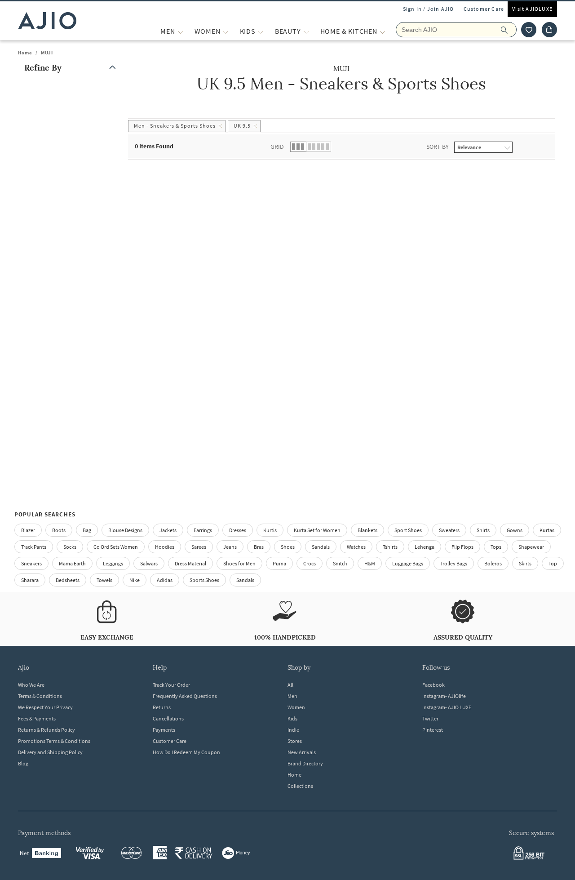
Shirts (483, 530)
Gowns (514, 530)
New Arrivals (302, 752)
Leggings (113, 563)
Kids (292, 718)
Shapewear (531, 546)
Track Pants (33, 546)
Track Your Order (171, 684)
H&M (369, 563)
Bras (259, 546)
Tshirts (390, 546)
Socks (69, 546)
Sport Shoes (408, 530)
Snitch (340, 563)
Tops (496, 546)
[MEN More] (180, 31)
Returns (162, 707)
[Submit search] (509, 29)
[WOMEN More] (226, 31)
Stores (295, 741)
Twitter (430, 718)
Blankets (367, 530)
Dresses (237, 530)
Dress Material (190, 563)
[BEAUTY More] (306, 31)
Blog (23, 763)
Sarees (198, 546)
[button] (528, 29)
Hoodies (164, 546)
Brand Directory (305, 763)
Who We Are (31, 684)
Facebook (433, 684)
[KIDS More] (261, 31)
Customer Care (484, 8)
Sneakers (31, 563)
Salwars (149, 563)
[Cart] (549, 29)
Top (552, 563)
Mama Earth (72, 563)
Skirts (525, 563)
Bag (87, 530)
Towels (104, 580)
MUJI (47, 52)
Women (296, 707)
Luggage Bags (407, 563)
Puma (279, 563)
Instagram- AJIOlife (444, 696)
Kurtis (270, 530)
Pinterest (432, 729)
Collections (300, 785)
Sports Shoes (204, 580)
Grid (277, 146)
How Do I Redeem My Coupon (186, 752)
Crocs (309, 563)
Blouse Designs (125, 530)
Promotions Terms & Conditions (54, 741)
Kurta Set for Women (317, 530)
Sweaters (449, 530)
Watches (356, 546)
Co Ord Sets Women (115, 546)
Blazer (28, 530)
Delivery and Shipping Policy (50, 752)
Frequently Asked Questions (185, 696)
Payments (164, 729)
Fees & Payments (37, 718)
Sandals (321, 546)
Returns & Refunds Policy (46, 729)
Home (25, 52)
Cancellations (168, 718)
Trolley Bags (453, 563)
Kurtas (547, 530)
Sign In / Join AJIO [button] (428, 8)
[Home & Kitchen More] (382, 31)
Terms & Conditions (40, 696)
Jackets (168, 530)
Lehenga (424, 546)
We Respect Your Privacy (45, 707)
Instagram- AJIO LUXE (446, 707)
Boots (59, 530)
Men (292, 696)
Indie (293, 729)
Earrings (203, 530)
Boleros (493, 563)
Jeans (230, 546)
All (290, 684)
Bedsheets (68, 580)
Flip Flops (462, 546)
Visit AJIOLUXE (532, 8)
